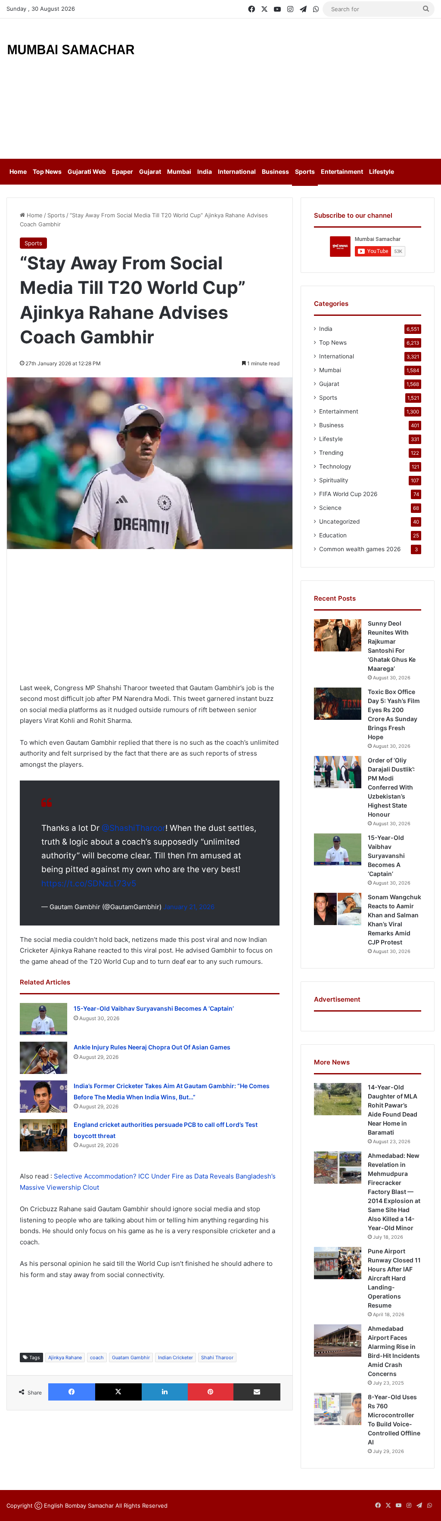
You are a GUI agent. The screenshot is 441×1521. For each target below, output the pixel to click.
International (237, 171)
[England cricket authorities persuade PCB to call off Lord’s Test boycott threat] (43, 1135)
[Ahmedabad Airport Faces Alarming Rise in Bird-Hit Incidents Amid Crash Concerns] (337, 1340)
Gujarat (150, 171)
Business (275, 171)
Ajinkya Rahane (65, 1357)
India (204, 171)
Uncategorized (339, 521)
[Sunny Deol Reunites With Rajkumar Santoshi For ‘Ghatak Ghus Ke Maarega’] (337, 635)
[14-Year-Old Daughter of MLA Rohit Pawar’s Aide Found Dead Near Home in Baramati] (337, 1099)
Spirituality (333, 480)
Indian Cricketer (175, 1357)
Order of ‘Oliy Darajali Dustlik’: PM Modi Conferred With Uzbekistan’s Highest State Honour (391, 787)
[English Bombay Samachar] (71, 49)
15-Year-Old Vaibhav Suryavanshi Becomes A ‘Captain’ (154, 1008)
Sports (305, 171)
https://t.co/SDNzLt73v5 (89, 884)
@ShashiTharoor (133, 828)
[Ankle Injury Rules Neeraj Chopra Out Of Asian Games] (43, 1058)
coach (97, 1357)
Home (18, 171)
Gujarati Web (87, 171)
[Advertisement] (297, 87)
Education (333, 535)
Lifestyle (381, 171)
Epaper (122, 171)
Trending (331, 452)
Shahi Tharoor (217, 1357)
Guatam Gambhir (131, 1357)
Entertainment (342, 171)
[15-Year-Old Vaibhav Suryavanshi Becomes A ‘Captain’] (43, 1019)
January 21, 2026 (188, 907)
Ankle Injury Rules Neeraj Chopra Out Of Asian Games (152, 1047)
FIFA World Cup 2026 (348, 494)
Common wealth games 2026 (360, 549)
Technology (335, 466)
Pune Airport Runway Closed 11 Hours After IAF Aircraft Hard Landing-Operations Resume (394, 1278)
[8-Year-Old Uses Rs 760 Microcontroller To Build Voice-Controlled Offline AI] (337, 1409)
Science (330, 507)
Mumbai (179, 171)
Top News (47, 171)
